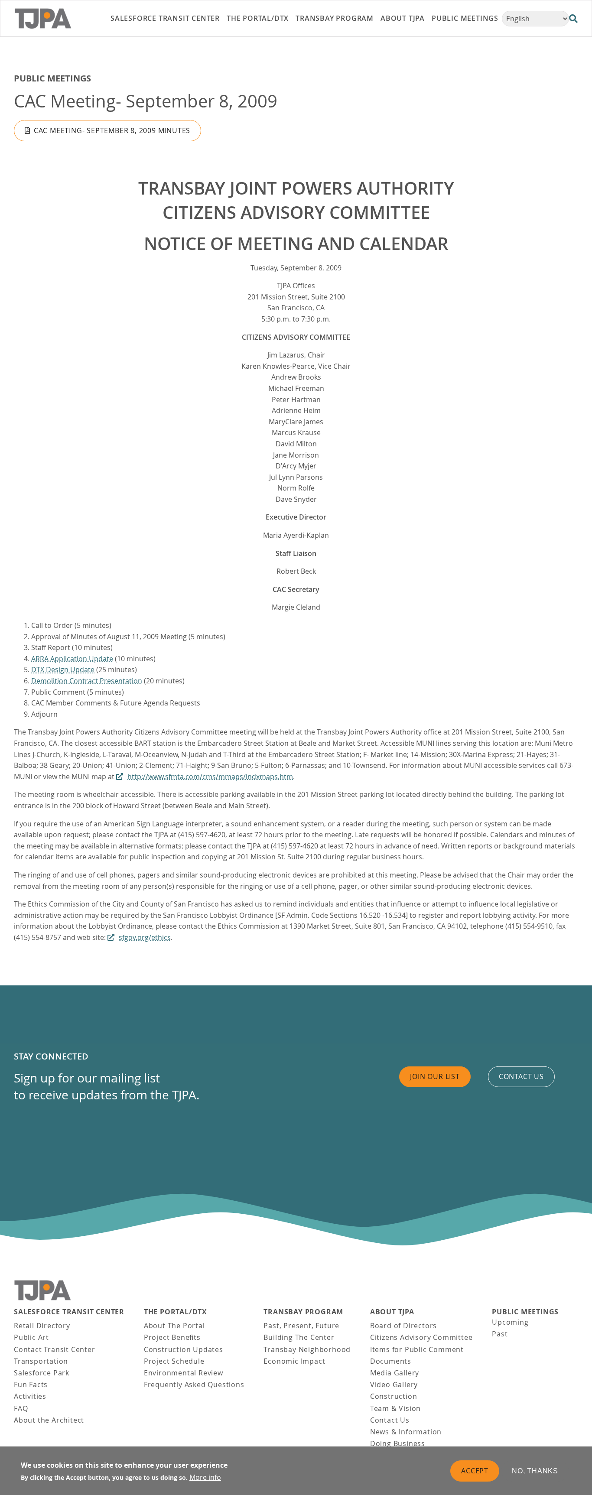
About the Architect (49, 1420)
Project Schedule (174, 1361)
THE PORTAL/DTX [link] (258, 18)
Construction (393, 1396)
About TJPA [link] (403, 18)
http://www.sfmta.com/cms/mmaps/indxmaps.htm (210, 776)
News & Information (406, 1431)
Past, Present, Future (301, 1325)
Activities (30, 1396)
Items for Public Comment (417, 1349)
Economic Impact (294, 1361)
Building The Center (298, 1337)
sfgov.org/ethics (145, 937)
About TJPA (392, 1312)
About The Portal (174, 1325)
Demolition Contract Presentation (86, 681)
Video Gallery (394, 1384)
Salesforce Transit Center (69, 1312)
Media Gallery (394, 1373)
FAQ (21, 1408)
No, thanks (535, 1470)
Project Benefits (172, 1337)
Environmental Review (183, 1373)
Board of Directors (403, 1325)
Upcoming (510, 1322)
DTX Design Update (62, 669)
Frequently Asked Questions (194, 1384)
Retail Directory (42, 1325)
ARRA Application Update (72, 658)
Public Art (31, 1337)
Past (499, 1334)
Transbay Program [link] (335, 18)
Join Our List (434, 1076)
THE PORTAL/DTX (175, 1312)
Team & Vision (395, 1408)
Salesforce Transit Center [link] (165, 18)
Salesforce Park (41, 1373)
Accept (474, 1470)
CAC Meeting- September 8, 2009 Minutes (112, 130)
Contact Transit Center (54, 1349)
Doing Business (397, 1443)
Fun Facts (31, 1384)
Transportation (41, 1361)
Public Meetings (52, 78)
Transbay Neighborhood (307, 1349)
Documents (390, 1361)
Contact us (521, 1076)
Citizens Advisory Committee (421, 1337)
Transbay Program (303, 1312)
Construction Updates (183, 1349)
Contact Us (390, 1420)
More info (205, 1477)
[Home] (53, 18)
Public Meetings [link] (465, 18)
